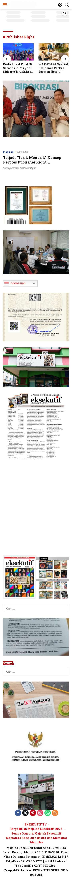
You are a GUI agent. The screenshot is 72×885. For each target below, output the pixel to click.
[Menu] (5, 4)
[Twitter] (25, 813)
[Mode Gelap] (60, 4)
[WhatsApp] (47, 813)
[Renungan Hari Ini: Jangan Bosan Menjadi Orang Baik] (53, 52)
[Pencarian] (66, 4)
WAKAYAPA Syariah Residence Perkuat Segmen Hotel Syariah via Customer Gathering (18, 68)
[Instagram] (40, 813)
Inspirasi (8, 151)
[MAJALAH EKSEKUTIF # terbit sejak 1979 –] (22, 4)
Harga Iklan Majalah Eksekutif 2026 (35, 829)
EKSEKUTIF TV (36, 824)
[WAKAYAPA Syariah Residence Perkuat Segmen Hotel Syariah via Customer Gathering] (18, 52)
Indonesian (17, 283)
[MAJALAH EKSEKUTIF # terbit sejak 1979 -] (36, 791)
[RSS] (55, 813)
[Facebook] (18, 813)
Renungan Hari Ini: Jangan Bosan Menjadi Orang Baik (52, 68)
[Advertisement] (36, 501)
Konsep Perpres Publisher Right (19, 168)
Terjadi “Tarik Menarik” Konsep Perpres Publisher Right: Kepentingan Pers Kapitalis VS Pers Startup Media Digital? (36, 164)
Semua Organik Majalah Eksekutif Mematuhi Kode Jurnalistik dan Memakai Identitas (36, 838)
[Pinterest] (33, 813)
